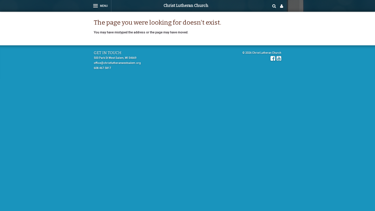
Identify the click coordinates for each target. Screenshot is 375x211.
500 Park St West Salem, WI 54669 (115, 57)
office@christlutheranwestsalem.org (117, 62)
